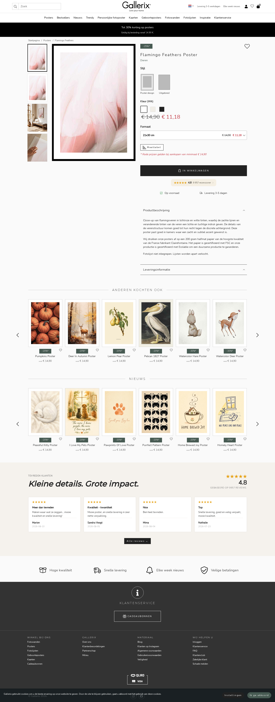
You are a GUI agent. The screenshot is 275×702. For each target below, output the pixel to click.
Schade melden (200, 663)
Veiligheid (142, 659)
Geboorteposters (151, 17)
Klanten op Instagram (148, 646)
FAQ (195, 650)
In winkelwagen (196, 170)
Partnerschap (89, 650)
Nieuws (78, 17)
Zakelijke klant (200, 659)
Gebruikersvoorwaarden (149, 655)
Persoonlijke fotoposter (111, 17)
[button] (15, 6)
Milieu (85, 655)
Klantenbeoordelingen (93, 646)
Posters (48, 17)
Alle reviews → (137, 541)
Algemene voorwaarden (149, 650)
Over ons (86, 641)
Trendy (90, 17)
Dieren (144, 60)
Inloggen (197, 641)
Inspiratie (205, 17)
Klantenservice (222, 17)
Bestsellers (63, 17)
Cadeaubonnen (140, 616)
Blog (140, 641)
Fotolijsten (190, 17)
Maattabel (153, 147)
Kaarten (133, 17)
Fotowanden (172, 17)
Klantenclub (199, 655)
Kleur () (146, 101)
